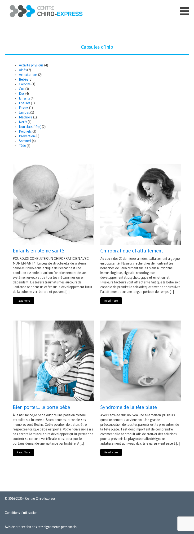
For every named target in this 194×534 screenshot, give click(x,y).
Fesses (23, 108)
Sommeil (25, 141)
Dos (22, 94)
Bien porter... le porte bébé (41, 407)
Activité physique (31, 65)
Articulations (28, 75)
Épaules (24, 103)
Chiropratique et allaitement (131, 250)
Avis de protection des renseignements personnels (41, 527)
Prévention (27, 136)
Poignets (25, 131)
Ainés (23, 70)
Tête (22, 146)
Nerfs (23, 122)
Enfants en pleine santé (38, 250)
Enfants (24, 98)
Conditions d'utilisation (21, 513)
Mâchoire (25, 117)
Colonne (25, 84)
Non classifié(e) (30, 127)
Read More (23, 300)
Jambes (24, 112)
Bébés (23, 79)
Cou (22, 89)
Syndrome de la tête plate (128, 407)
